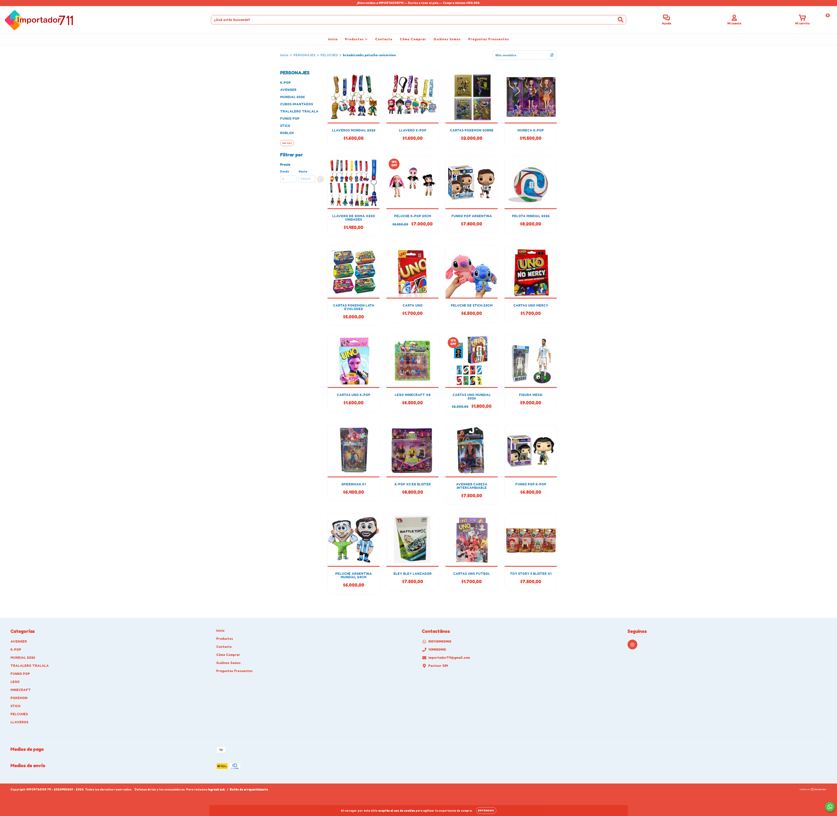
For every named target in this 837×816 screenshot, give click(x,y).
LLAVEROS (19, 722)
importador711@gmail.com (449, 657)
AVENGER (288, 90)
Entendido (486, 810)
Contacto (383, 39)
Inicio (333, 39)
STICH (285, 126)
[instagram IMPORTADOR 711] (6, 3)
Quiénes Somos (447, 39)
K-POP (285, 82)
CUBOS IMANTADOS (296, 104)
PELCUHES (19, 714)
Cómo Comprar (413, 39)
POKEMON (18, 698)
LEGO (15, 682)
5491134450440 (439, 641)
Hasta (303, 171)
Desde (284, 171)
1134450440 (437, 649)
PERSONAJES (304, 55)
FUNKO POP (289, 118)
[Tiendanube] (813, 790)
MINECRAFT (20, 690)
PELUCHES (329, 55)
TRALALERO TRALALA (299, 111)
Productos (355, 39)
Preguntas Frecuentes (488, 39)
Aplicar (320, 179)
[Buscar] (621, 20)
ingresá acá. (216, 789)
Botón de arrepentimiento (249, 789)
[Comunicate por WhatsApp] (830, 807)
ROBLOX (287, 133)
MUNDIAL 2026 (292, 97)
